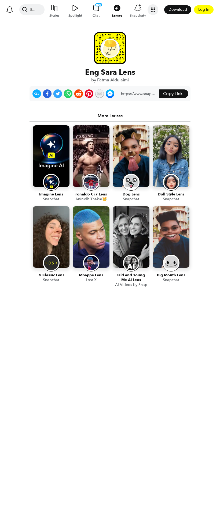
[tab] (110, 116)
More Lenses (110, 116)
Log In (203, 9)
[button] (36, 93)
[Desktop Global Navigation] (9, 9)
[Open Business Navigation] (153, 9)
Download (177, 9)
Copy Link (172, 94)
